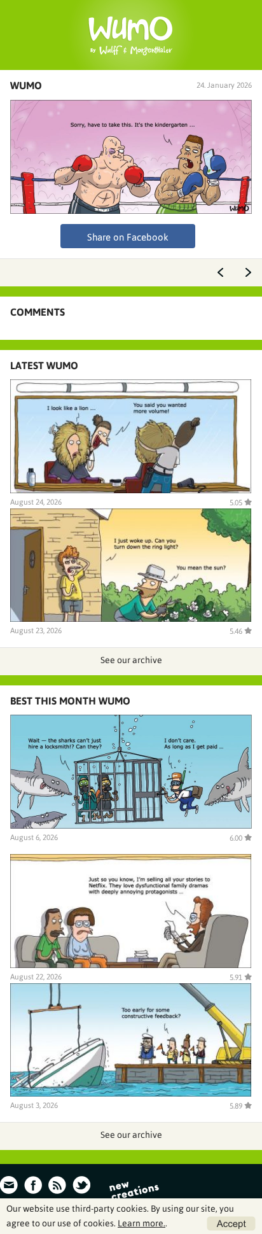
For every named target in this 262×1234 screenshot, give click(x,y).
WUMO (26, 85)
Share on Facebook (128, 237)
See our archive (131, 660)
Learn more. (141, 1223)
